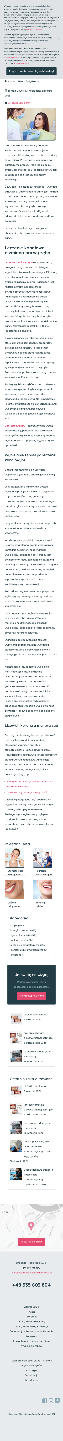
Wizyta (31, 1311)
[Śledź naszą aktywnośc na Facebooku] (44, 1401)
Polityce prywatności (34, 30)
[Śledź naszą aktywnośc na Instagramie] (51, 1401)
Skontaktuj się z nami (31, 995)
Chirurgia (31, 1370)
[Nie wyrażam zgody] (59, 39)
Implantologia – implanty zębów (31, 1341)
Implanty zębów (19, 940)
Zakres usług (31, 1306)
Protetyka (15, 954)
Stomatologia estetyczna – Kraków (31, 1360)
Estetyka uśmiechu (19, 102)
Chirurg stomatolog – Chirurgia (31, 1326)
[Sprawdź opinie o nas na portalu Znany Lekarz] (57, 1400)
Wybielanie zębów (31, 1345)
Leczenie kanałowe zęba (19, 262)
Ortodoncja (31, 1380)
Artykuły (15, 925)
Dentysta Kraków (15, 425)
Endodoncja (31, 1375)
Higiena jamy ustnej (21, 935)
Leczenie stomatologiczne (25, 944)
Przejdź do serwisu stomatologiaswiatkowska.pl (31, 71)
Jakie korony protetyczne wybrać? (27, 792)
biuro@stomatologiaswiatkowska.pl (31, 1272)
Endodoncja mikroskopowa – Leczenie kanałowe (31, 1334)
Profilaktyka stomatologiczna (26, 949)
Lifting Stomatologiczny (31, 1321)
